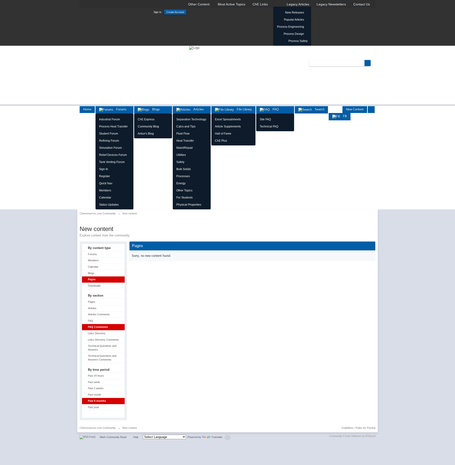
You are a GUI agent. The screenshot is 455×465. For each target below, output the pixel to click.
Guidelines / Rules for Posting (358, 427)
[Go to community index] (194, 47)
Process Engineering (290, 26)
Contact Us (361, 4)
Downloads (94, 285)
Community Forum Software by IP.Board (352, 436)
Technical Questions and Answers (102, 347)
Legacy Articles (298, 4)
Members (105, 190)
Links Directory (96, 333)
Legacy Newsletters (331, 4)
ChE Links (260, 4)
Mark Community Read (113, 437)
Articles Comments (99, 314)
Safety (180, 162)
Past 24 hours (96, 375)
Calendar (105, 197)
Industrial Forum (109, 119)
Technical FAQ (269, 126)
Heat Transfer (185, 140)
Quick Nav (105, 183)
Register (104, 176)
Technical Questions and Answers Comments (102, 357)
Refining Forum (109, 140)
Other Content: (199, 4)
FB (343, 116)
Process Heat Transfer (113, 126)
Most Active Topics (231, 4)
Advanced (373, 63)
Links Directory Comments (103, 339)
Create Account (175, 12)
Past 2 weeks (96, 388)
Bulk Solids (183, 169)
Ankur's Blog (146, 133)
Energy (181, 183)
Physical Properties (188, 204)
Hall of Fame (223, 133)
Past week (94, 382)
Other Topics (184, 190)
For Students (184, 197)
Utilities (181, 155)
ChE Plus (221, 140)
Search (318, 109)
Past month (94, 394)
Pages (92, 279)
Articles (197, 109)
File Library (243, 109)
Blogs (154, 109)
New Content (355, 109)
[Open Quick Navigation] (371, 109)
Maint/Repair (184, 147)
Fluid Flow (183, 133)
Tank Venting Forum (112, 162)
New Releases (294, 12)
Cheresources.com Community (98, 427)
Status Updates (109, 204)
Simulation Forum (110, 147)
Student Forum (108, 133)
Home (87, 109)
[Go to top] (227, 437)
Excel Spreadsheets (228, 119)
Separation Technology (191, 119)
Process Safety (298, 41)
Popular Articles (294, 19)
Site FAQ (265, 119)
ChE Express (146, 119)
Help (135, 437)
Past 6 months (97, 400)
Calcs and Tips (186, 126)
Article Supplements (228, 126)
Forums (120, 109)
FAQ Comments (98, 326)
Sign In (157, 12)
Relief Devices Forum (113, 155)
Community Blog (148, 126)
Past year (93, 407)
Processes (183, 176)
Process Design (294, 34)
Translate (216, 437)
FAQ (274, 109)
